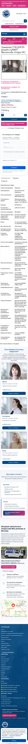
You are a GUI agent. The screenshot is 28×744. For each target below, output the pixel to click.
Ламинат (3, 656)
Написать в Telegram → (14, 393)
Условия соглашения (6, 639)
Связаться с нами (5, 649)
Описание (15, 178)
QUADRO (5, 40)
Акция (2, 681)
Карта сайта (4, 647)
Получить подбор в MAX (9, 715)
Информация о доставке (7, 631)
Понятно (14, 740)
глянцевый (16, 343)
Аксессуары (4, 676)
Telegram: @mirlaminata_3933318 (9, 706)
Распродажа (4, 683)
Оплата (14, 5)
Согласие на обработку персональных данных (12, 633)
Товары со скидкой (5, 645)
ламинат (5, 343)
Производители (21, 5)
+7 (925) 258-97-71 (19, 23)
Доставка (8, 5)
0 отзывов (11, 128)
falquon (10, 343)
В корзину (14, 119)
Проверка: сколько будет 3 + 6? (9, 160)
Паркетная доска (5, 658)
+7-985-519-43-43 (6, 390)
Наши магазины (5, 637)
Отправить (14, 167)
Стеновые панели (5, 668)
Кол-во (2, 112)
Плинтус (3, 670)
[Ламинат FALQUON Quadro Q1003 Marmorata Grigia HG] (13, 66)
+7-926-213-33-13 (6, 459)
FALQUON (18, 38)
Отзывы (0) (4, 181)
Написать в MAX (14, 26)
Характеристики (5, 178)
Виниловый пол (4, 660)
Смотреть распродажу (8, 652)
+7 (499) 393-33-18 (9, 23)
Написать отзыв (19, 128)
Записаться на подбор (8, 567)
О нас (3, 5)
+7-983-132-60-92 (6, 424)
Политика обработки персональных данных (11, 635)
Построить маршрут (8, 571)
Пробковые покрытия (6, 666)
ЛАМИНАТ (9, 38)
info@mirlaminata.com (14, 29)
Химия (2, 674)
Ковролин (3, 664)
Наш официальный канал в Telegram (12, 513)
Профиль (3, 672)
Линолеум (3, 662)
